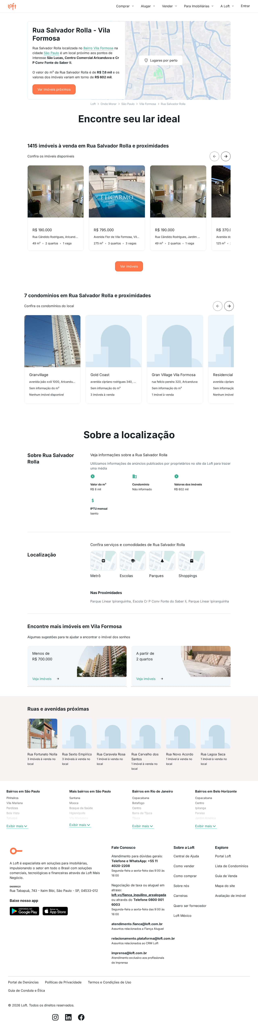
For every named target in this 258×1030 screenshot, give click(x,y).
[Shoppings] (191, 560)
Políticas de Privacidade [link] (63, 982)
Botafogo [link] (138, 803)
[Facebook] (81, 1018)
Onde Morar (109, 104)
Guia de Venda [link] (226, 876)
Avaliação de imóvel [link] (230, 896)
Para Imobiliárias (196, 6)
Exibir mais (14, 826)
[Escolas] (133, 560)
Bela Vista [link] (13, 813)
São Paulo (127, 104)
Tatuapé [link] (11, 818)
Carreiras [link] (180, 896)
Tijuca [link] (136, 818)
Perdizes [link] (12, 808)
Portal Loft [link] (223, 856)
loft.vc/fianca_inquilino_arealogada (138, 895)
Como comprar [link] (185, 876)
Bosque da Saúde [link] (81, 808)
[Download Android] (24, 912)
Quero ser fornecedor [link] (190, 906)
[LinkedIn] (68, 1018)
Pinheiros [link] (12, 798)
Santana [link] (74, 798)
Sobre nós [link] (181, 886)
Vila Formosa (147, 104)
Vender (167, 6)
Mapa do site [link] (225, 886)
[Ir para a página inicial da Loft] (13, 6)
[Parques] (162, 560)
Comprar (123, 6)
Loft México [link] (182, 916)
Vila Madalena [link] (78, 818)
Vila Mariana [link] (14, 803)
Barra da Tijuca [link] (142, 813)
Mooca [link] (73, 803)
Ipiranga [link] (200, 808)
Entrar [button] (245, 6)
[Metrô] (103, 560)
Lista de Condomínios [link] (231, 866)
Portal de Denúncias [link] (23, 982)
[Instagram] (55, 1018)
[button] (103, 560)
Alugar (146, 6)
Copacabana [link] (140, 798)
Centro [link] (136, 808)
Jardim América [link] (205, 818)
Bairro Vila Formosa (98, 48)
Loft (93, 104)
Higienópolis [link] (77, 813)
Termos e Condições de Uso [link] (109, 982)
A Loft (225, 6)
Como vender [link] (184, 866)
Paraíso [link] (200, 813)
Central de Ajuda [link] (186, 856)
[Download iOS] (55, 912)
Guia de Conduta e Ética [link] (26, 990)
